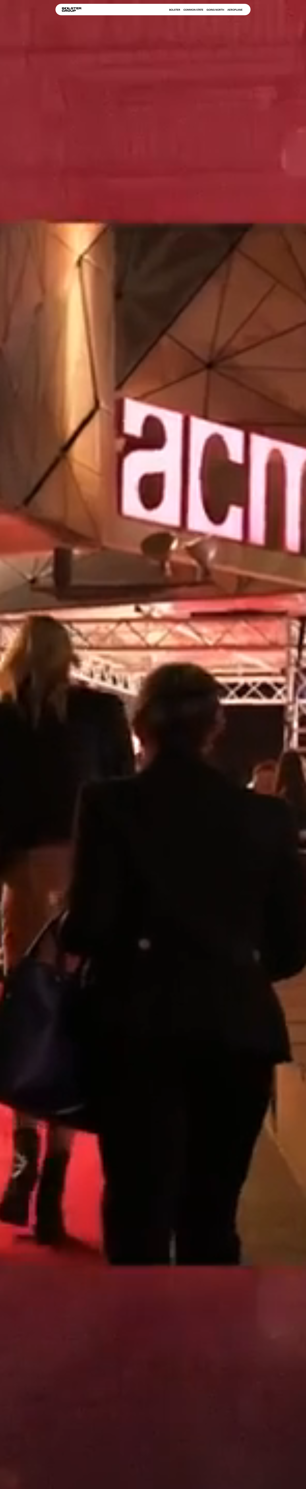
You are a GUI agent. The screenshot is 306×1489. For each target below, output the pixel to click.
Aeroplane (235, 9)
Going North (215, 9)
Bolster (174, 9)
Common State (193, 9)
